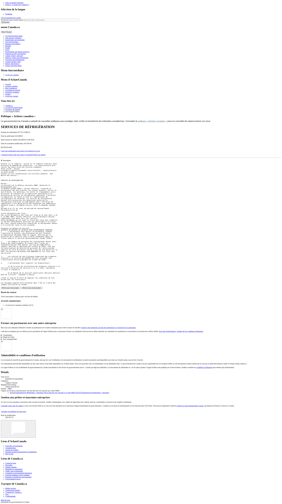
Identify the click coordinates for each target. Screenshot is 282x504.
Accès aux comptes (12, 75)
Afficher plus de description (11, 288)
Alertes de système (11, 450)
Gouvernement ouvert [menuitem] (12, 479)
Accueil (8, 84)
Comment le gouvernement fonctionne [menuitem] (18, 473)
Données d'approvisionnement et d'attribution (21, 452)
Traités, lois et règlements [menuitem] (14, 471)
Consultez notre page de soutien (12, 406)
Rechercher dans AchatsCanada (12, 20)
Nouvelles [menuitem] (8, 465)
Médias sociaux (10, 488)
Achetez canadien (11, 86)
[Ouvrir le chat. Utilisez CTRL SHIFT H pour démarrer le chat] (18, 429)
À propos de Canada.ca (13, 492)
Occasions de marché (12, 90)
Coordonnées (7, 335)
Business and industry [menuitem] (12, 44)
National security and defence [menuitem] (15, 54)
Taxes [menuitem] (7, 50)
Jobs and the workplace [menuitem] (13, 38)
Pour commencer (11, 88)
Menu (6, 32)
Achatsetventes (10, 448)
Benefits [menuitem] (8, 46)
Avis (6, 494)
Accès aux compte (11, 96)
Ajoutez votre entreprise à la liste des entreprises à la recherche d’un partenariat (108, 328)
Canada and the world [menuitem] (13, 62)
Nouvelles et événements (14, 446)
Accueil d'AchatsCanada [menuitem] (13, 36)
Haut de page (5, 500)
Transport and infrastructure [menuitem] (14, 60)
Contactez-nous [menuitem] (10, 463)
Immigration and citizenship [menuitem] (15, 40)
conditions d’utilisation (204, 367)
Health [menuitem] (7, 48)
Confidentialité (10, 496)
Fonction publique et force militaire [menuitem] (17, 475)
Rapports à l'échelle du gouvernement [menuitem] (18, 477)
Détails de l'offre (8, 337)
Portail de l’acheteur (12, 92)
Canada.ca (9, 106)
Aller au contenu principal (14, 3)
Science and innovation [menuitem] (13, 66)
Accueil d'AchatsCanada (13, 107)
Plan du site (9, 454)
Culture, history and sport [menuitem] (14, 56)
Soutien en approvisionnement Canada (190, 406)
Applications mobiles (12, 490)
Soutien (8, 94)
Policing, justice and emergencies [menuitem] (16, 58)
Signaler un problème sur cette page (13, 411)
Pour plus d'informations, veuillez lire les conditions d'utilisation (181, 331)
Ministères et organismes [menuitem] (13, 469)
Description (7, 160)
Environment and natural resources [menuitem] (17, 52)
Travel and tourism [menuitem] (11, 42)
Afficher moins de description (32, 288)
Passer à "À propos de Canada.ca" (17, 5)
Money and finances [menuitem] (12, 64)
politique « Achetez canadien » (152, 121)
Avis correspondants (10, 339)
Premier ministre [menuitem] (11, 467)
